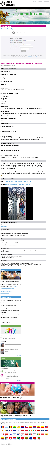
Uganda (27, 439)
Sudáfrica (6, 439)
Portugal (31, 435)
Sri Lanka (47, 435)
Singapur (43, 435)
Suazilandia (2, 439)
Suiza (10, 439)
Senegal (39, 435)
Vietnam (35, 439)
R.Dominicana (35, 435)
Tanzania (18, 439)
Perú (26, 435)
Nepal (10, 435)
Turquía (23, 439)
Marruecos (6, 435)
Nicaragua (14, 435)
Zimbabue (39, 439)
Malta (2, 435)
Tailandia (14, 439)
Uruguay (31, 439)
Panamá (19, 435)
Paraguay (22, 435)
